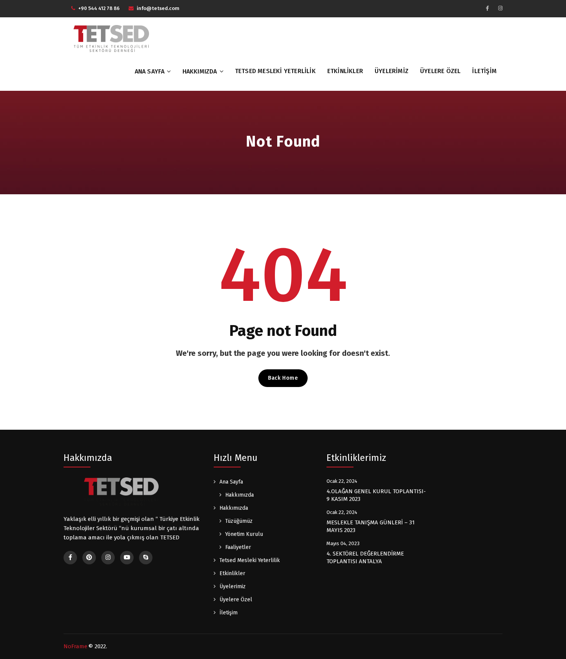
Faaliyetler (238, 547)
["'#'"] (70, 557)
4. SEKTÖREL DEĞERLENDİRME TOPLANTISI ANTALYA (365, 557)
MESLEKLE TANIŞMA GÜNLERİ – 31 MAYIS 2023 (371, 526)
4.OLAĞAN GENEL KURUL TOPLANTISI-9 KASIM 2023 (376, 495)
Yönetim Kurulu (244, 534)
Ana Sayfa (150, 71)
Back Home (283, 378)
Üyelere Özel (440, 71)
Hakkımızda (200, 71)
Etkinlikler (345, 71)
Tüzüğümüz (239, 521)
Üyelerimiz (392, 71)
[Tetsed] (112, 38)
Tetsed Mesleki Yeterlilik (275, 71)
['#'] (127, 557)
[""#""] (487, 8)
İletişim (484, 71)
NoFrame (75, 646)
